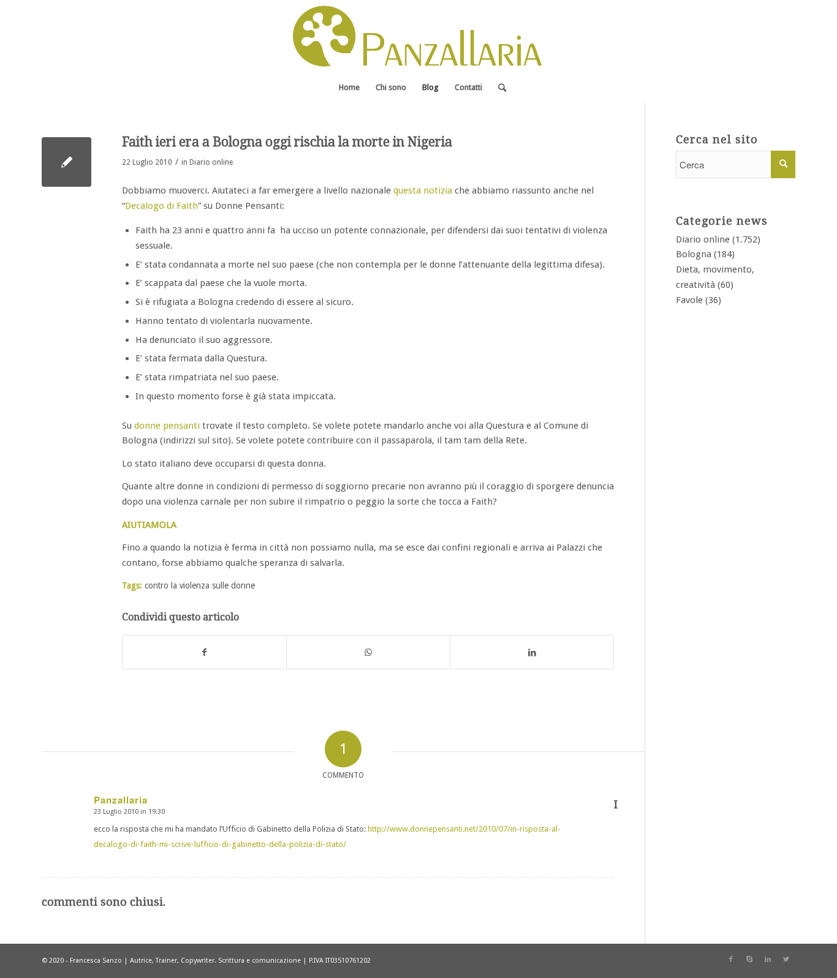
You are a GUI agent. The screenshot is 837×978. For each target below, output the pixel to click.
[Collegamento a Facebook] (731, 959)
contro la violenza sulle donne (200, 585)
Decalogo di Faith (161, 205)
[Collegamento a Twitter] (786, 959)
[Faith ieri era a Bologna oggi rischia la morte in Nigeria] (66, 162)
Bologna (693, 254)
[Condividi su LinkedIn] (531, 652)
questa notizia (422, 190)
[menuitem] (349, 87)
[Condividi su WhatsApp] (368, 652)
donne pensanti (167, 425)
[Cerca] (498, 87)
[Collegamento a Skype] (749, 959)
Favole (689, 300)
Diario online (211, 162)
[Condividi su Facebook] (204, 652)
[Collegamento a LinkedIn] (768, 959)
